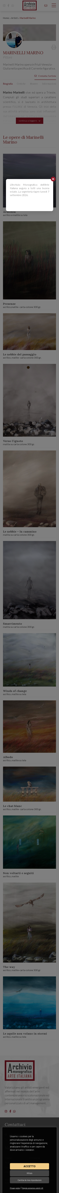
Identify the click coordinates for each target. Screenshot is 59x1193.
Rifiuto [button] (29, 1173)
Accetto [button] (30, 1166)
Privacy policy (15, 1188)
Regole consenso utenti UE (32, 1188)
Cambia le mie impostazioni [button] (30, 1180)
